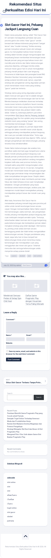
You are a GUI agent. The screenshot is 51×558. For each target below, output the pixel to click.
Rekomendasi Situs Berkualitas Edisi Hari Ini (25, 7)
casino (14, 256)
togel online (11, 508)
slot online (37, 256)
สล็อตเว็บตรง (12, 495)
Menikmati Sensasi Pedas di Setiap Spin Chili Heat (12, 298)
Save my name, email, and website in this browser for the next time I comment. (23, 352)
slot (29, 256)
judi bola (10, 521)
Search (9, 393)
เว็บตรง (10, 504)
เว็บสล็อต (10, 499)
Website (9, 343)
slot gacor (11, 512)
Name (9, 335)
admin (18, 265)
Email (29, 335)
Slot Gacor (27, 265)
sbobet (22, 256)
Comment (10, 319)
